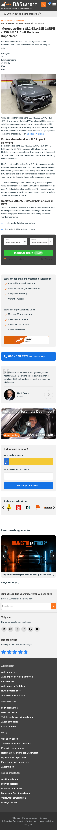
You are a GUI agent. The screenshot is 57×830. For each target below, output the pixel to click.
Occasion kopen (9, 735)
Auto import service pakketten (17, 673)
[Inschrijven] (53, 603)
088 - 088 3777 (18, 356)
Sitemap (16, 815)
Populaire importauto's (12, 745)
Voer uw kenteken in (13, 452)
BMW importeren (10, 780)
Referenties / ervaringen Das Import (19, 749)
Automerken (7, 763)
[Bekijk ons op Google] (30, 626)
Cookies (43, 815)
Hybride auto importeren (13, 754)
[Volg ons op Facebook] (17, 626)
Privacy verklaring (29, 815)
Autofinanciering (9, 718)
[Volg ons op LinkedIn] (4, 626)
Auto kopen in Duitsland (13, 683)
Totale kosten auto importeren (17, 714)
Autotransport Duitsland (13, 692)
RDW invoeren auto (11, 687)
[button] (48, 391)
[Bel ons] (43, 4)
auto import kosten (35, 134)
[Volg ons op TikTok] (24, 626)
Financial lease (8, 723)
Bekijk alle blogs (9, 579)
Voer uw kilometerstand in (16, 466)
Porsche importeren (11, 785)
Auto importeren (9, 669)
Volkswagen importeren (13, 794)
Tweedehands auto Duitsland (16, 740)
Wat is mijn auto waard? (28, 482)
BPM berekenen (9, 704)
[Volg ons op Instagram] (10, 626)
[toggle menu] (54, 3)
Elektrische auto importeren (15, 759)
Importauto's (7, 678)
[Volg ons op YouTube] (37, 626)
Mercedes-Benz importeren (15, 790)
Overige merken (9, 799)
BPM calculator (9, 709)
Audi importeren (9, 776)
